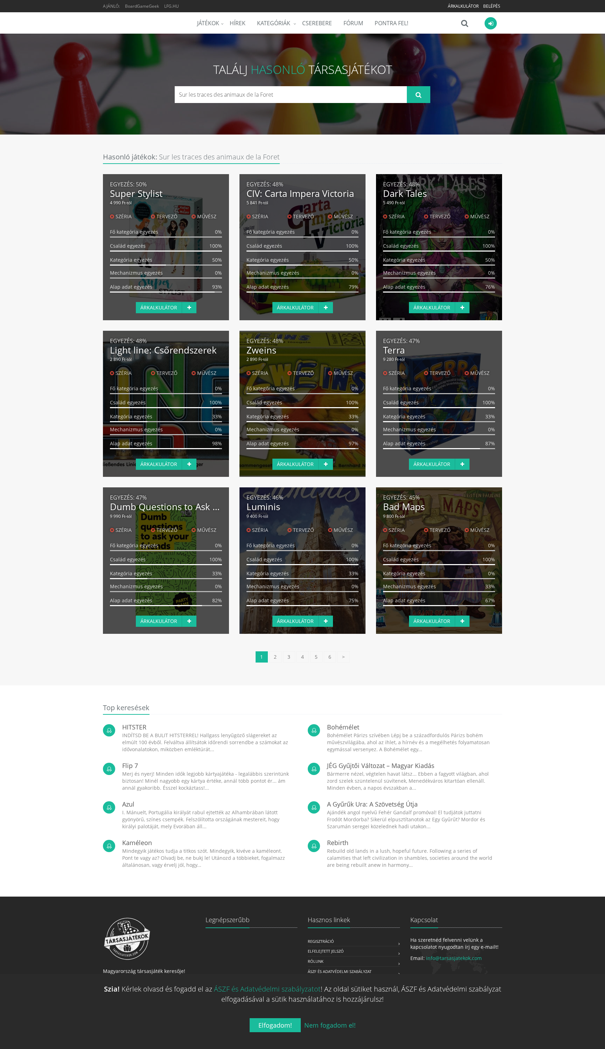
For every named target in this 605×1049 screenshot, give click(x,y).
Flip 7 (130, 765)
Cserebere (317, 23)
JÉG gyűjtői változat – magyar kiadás (380, 765)
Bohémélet (343, 727)
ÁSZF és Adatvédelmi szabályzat (339, 971)
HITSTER (134, 727)
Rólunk (316, 961)
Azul (128, 804)
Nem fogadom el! (330, 1025)
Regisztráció (321, 941)
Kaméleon (137, 842)
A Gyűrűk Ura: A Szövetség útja (372, 804)
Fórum (353, 23)
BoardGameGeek (142, 6)
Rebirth (337, 842)
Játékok (208, 23)
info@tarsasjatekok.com (454, 958)
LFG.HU (171, 6)
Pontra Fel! (391, 23)
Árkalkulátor (463, 6)
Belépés (491, 6)
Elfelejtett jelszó (326, 951)
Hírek (237, 23)
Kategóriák (274, 23)
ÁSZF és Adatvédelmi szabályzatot (267, 989)
